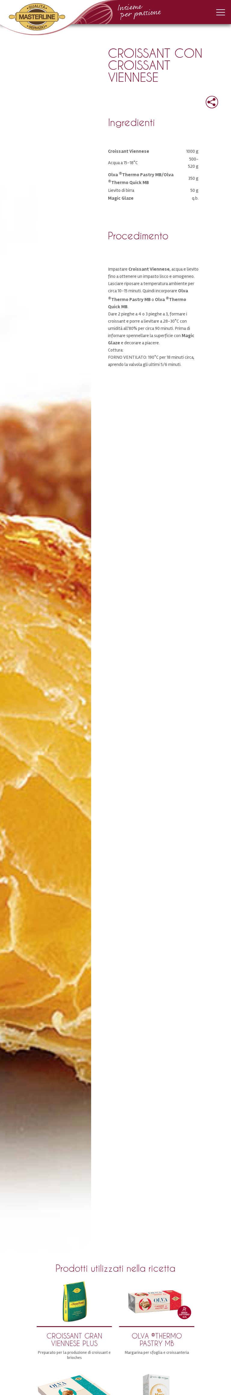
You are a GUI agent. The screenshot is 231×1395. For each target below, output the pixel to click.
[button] (207, 100)
